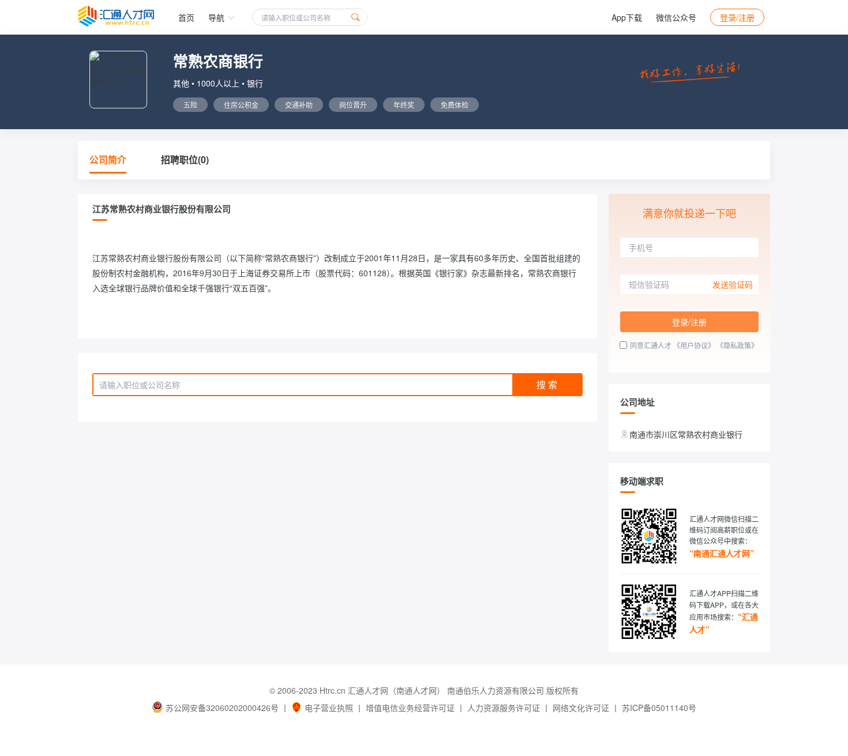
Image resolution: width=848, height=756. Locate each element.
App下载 (626, 17)
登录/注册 (737, 17)
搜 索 (546, 384)
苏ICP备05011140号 (659, 707)
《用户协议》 (694, 345)
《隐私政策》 (737, 345)
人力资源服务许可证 (503, 707)
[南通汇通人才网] (116, 16)
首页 (186, 17)
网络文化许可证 (581, 707)
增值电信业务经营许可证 (410, 707)
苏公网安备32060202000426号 (222, 707)
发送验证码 (732, 284)
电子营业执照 (329, 707)
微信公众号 (676, 17)
